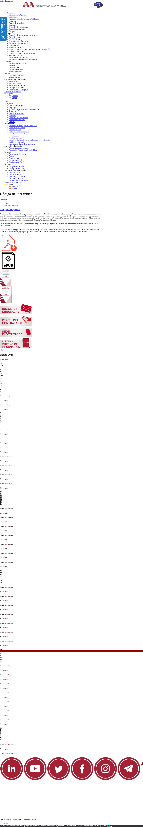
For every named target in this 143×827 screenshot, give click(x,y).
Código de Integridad (10, 209)
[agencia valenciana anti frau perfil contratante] (16, 325)
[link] (65, 5)
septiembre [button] (4, 359)
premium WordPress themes (27, 819)
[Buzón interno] (16, 348)
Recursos (10, 232)
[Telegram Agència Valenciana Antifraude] (129, 780)
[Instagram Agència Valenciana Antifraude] (105, 780)
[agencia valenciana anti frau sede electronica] (16, 336)
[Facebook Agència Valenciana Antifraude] (82, 780)
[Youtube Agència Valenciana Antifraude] (35, 780)
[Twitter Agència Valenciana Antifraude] (58, 780)
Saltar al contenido (6, 1)
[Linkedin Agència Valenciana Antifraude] (11, 780)
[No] (111, 826)
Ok (108, 826)
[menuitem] (73, 11)
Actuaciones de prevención (77, 232)
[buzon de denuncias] (16, 314)
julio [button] (1, 350)
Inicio (6, 203)
